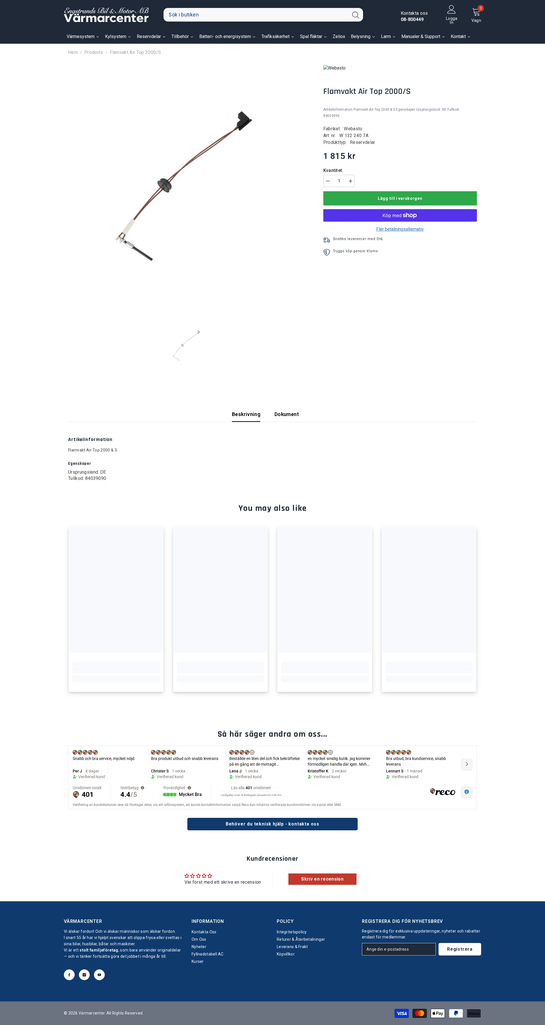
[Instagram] (84, 974)
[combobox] (256, 15)
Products (93, 52)
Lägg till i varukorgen (400, 198)
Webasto (353, 128)
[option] (187, 184)
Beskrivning (246, 414)
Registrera (460, 949)
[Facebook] (69, 974)
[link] (116, 670)
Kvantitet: (333, 170)
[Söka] (263, 15)
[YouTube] (99, 974)
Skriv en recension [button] (322, 879)
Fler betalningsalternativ (400, 229)
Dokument (286, 414)
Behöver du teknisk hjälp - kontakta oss (272, 824)
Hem (73, 52)
